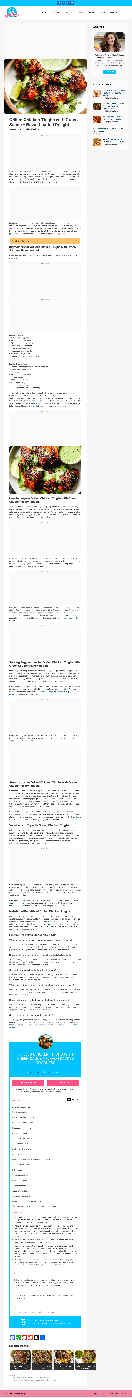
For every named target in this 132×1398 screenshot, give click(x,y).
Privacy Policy (95, 1394)
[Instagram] (63, 3)
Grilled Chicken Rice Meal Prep (41, 403)
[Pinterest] (24, 1337)
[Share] (42, 1337)
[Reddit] (30, 1337)
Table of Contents (21, 241)
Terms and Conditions (113, 1394)
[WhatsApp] (18, 1337)
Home (44, 12)
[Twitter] (72, 3)
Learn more (109, 71)
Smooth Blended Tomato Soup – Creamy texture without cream (34, 1380)
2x (73, 1099)
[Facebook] (59, 3)
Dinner (80, 12)
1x (69, 1099)
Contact (123, 1394)
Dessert (69, 12)
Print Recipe (29, 1083)
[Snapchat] (36, 1337)
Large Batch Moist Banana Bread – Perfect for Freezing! (31, 1378)
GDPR (103, 1394)
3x (77, 1099)
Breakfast (56, 12)
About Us (114, 12)
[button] (123, 12)
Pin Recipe (64, 1083)
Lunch (102, 12)
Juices (91, 12)
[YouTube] (68, 3)
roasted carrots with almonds (46, 924)
